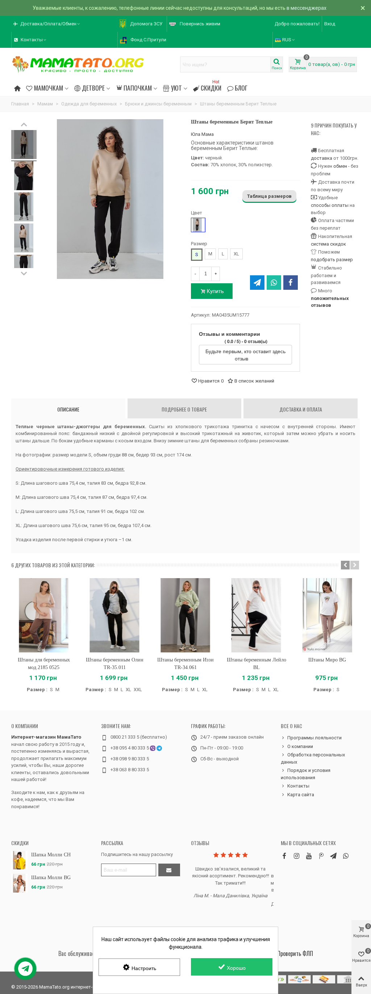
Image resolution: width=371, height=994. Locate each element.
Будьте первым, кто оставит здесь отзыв (245, 354)
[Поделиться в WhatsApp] (274, 282)
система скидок (328, 244)
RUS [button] (286, 39)
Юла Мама (202, 134)
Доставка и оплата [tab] (300, 409)
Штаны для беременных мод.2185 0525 (44, 663)
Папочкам (138, 87)
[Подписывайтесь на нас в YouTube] (308, 856)
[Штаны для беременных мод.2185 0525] (43, 615)
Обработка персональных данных (313, 758)
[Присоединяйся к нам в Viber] (345, 856)
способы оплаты (330, 205)
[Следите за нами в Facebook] (284, 856)
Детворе (93, 87)
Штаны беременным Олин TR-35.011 (114, 663)
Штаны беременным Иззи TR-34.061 (185, 663)
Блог (241, 87)
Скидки (211, 86)
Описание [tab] (68, 409)
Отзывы (200, 843)
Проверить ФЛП (295, 953)
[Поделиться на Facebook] (290, 282)
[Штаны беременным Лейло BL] (256, 615)
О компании (24, 726)
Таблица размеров (269, 196)
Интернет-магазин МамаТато (46, 737)
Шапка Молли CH (51, 854)
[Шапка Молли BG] (19, 883)
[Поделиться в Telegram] (257, 282)
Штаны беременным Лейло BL (256, 663)
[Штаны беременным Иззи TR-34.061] (185, 615)
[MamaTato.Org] (78, 64)
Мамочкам (48, 87)
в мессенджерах (306, 8)
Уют (176, 87)
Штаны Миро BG (327, 660)
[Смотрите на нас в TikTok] (321, 856)
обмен (340, 166)
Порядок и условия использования (305, 774)
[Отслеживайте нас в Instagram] (296, 856)
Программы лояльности (314, 737)
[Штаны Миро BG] (327, 615)
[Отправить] (169, 870)
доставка (321, 158)
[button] (47, 24)
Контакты (298, 786)
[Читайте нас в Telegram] (333, 856)
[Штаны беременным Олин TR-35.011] (114, 615)
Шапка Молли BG (51, 877)
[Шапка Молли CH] (19, 860)
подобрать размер (332, 259)
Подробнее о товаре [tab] (184, 409)
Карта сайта (300, 794)
